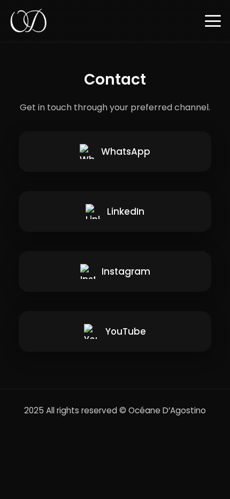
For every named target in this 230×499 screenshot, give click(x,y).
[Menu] (213, 21)
